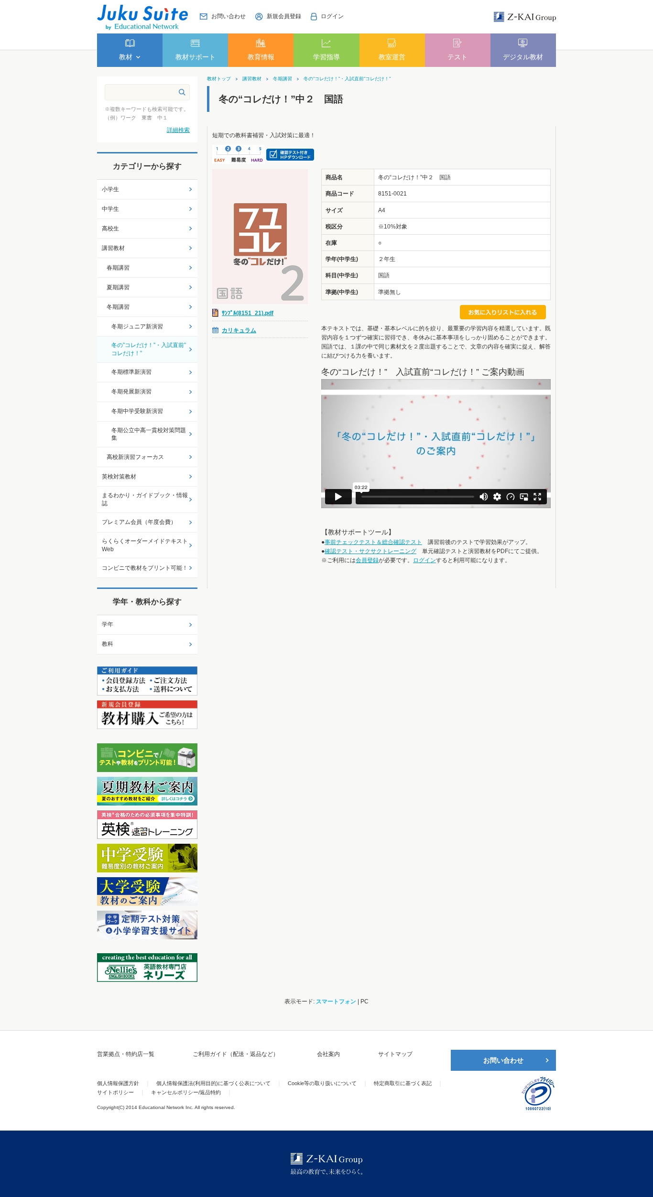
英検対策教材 (119, 476)
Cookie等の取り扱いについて (322, 1083)
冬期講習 (282, 78)
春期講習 (118, 267)
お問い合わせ (503, 1060)
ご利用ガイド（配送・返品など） (236, 1054)
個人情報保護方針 (118, 1083)
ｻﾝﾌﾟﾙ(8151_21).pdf (247, 313)
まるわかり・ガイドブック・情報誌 (145, 499)
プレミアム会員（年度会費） (139, 522)
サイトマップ (395, 1054)
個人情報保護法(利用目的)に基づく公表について (213, 1083)
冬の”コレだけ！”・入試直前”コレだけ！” (347, 78)
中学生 (110, 209)
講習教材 (251, 78)
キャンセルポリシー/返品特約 (186, 1092)
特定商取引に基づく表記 (403, 1083)
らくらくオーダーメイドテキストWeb (145, 545)
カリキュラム (239, 330)
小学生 (110, 189)
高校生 (110, 228)
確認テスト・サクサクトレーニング (370, 551)
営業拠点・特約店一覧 (125, 1054)
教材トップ (219, 78)
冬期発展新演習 (131, 391)
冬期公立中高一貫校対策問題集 (148, 434)
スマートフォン (336, 1001)
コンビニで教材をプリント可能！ (145, 568)
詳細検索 (178, 130)
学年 (107, 624)
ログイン (424, 560)
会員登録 (367, 560)
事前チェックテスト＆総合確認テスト (373, 542)
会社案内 (328, 1054)
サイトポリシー (115, 1092)
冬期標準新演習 (131, 372)
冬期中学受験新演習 (137, 411)
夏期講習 (118, 287)
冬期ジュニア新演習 (137, 326)
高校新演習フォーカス (135, 457)
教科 (107, 644)
